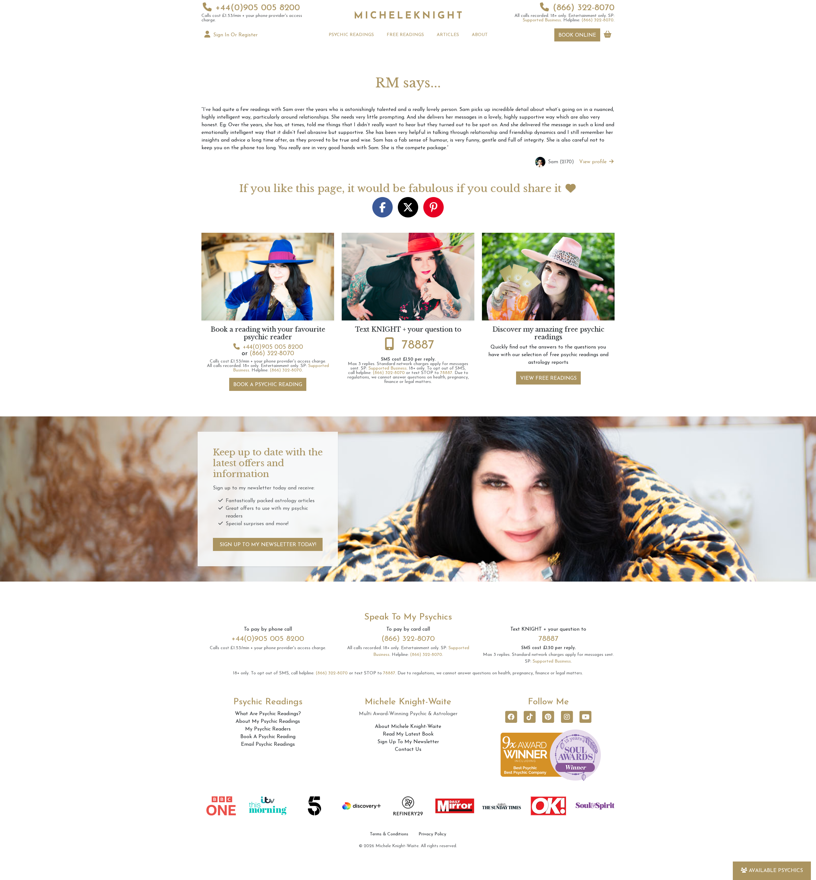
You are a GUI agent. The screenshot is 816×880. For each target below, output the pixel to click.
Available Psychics (776, 870)
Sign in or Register (235, 35)
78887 (418, 345)
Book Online (577, 35)
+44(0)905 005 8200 (257, 8)
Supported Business (542, 20)
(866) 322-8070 (584, 8)
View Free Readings (548, 378)
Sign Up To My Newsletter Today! (268, 544)
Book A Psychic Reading (267, 384)
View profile (593, 162)
